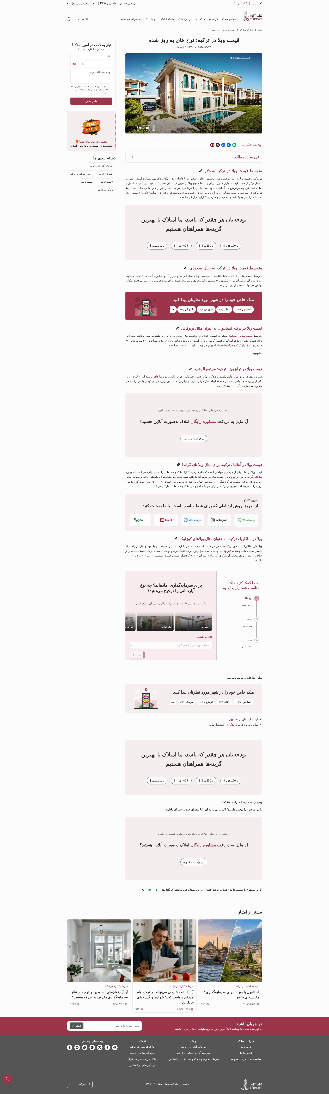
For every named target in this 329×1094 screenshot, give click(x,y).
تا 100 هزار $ (230, 245)
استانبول (243, 309)
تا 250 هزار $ (206, 245)
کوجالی (186, 309)
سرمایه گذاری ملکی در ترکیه (193, 1052)
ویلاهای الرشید (154, 376)
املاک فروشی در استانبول (142, 1059)
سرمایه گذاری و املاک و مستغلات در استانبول (193, 1059)
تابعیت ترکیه (106, 181)
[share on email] (212, 145)
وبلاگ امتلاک (246, 30)
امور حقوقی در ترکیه (80, 173)
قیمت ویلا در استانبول (240, 335)
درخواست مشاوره (193, 438)
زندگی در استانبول (225, 724)
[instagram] (92, 1047)
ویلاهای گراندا (254, 476)
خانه (260, 30)
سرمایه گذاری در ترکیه (223, 30)
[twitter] (99, 1047)
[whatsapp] (84, 1047)
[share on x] (218, 145)
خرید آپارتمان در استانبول (142, 1065)
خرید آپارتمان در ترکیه (142, 1052)
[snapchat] (69, 1047)
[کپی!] (200, 170)
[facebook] (107, 1047)
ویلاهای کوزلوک (231, 550)
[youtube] (115, 1047)
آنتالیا (224, 309)
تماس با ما (246, 1052)
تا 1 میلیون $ (157, 245)
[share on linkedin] (223, 145)
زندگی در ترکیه (105, 189)
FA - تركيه (84, 1084)
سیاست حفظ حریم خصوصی (246, 1059)
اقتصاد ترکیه (87, 181)
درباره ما (246, 1046)
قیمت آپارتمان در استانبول (243, 719)
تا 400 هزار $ (181, 245)
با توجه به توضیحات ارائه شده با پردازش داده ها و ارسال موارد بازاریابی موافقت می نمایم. (89, 89)
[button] (75, 64)
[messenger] (77, 1047)
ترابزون (206, 309)
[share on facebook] (229, 145)
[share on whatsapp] (234, 145)
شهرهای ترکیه (106, 173)
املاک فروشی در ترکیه (142, 1046)
